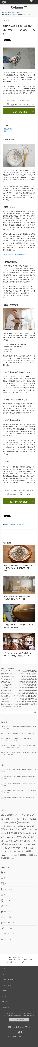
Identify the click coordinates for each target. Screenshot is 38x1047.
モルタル (12, 833)
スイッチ (5, 822)
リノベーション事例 (6, 958)
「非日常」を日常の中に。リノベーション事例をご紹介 (19, 734)
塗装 (30, 840)
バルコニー (24, 826)
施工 (20, 525)
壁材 (5, 525)
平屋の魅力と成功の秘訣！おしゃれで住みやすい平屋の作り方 (20, 798)
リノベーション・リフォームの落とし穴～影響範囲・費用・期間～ (19, 705)
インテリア (17, 962)
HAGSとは (4, 968)
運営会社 (4, 996)
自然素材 (28, 855)
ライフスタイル (25, 833)
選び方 (5, 858)
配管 (12, 858)
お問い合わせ (5, 1001)
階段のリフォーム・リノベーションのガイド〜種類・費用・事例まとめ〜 (19, 702)
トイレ (31, 822)
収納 (13, 840)
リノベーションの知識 (6, 960)
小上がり (10, 848)
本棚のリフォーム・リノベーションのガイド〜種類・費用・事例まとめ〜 (21, 696)
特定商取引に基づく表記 (7, 979)
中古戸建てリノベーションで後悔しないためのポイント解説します (20, 791)
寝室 (30, 844)
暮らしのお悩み (28, 960)
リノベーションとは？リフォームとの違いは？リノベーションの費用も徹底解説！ (19, 670)
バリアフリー (14, 826)
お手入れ (15, 814)
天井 (15, 844)
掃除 (27, 847)
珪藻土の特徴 (8, 129)
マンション (19, 829)
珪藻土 (24, 525)
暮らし (9, 851)
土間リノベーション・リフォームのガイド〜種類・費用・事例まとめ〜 (19, 693)
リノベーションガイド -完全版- (8, 668)
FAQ (3, 974)
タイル (15, 822)
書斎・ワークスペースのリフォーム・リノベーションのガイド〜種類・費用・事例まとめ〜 (19, 695)
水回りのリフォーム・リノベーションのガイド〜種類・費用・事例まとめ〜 (20, 687)
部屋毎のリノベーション (19, 958)
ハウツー (5, 826)
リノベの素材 (11, 525)
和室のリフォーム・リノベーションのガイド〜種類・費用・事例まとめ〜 (18, 700)
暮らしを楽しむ (20, 851)
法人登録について (6, 1007)
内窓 (6, 841)
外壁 (8, 844)
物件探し (9, 855)
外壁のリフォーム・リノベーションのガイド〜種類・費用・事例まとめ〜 (19, 703)
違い (35, 855)
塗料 (23, 840)
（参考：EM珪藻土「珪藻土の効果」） (15, 254)
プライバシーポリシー (7, 985)
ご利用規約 (4, 990)
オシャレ (13, 818)
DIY (5, 814)
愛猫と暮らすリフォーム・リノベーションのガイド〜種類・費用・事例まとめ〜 (19, 700)
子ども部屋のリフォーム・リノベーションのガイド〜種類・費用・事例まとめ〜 (19, 698)
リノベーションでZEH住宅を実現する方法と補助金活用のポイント (20, 771)
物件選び (14, 855)
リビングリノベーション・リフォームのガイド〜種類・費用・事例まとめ (20, 678)
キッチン (28, 818)
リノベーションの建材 (6, 962)
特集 (23, 962)
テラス (23, 822)
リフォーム (20, 836)
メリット (29, 829)
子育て (23, 844)
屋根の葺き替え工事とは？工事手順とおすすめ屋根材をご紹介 (20, 777)
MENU (25, 7)
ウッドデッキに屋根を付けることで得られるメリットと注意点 (20, 784)
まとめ (6, 131)
